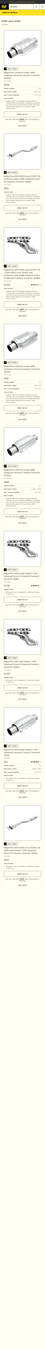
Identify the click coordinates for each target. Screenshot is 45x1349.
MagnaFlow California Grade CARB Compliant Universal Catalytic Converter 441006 (22, 75)
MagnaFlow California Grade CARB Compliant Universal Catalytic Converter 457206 (22, 472)
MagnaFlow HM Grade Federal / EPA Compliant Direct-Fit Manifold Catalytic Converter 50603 (21, 664)
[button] (42, 7)
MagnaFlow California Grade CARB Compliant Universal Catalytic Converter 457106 (22, 369)
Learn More (29, 126)
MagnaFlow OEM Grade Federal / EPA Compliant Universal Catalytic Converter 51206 (22, 752)
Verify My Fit (22, 114)
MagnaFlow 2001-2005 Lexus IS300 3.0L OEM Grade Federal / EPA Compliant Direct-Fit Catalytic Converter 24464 (22, 850)
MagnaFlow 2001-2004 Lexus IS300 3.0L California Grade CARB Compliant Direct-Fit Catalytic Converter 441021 (22, 179)
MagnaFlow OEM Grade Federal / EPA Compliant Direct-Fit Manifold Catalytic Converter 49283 (21, 576)
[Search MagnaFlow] (36, 7)
